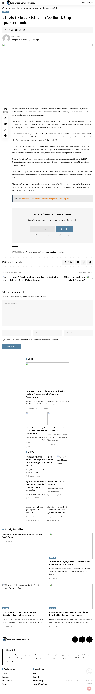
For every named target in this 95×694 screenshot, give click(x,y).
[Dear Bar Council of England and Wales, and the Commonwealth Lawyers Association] (47, 375)
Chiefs (24, 252)
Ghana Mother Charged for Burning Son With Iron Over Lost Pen (36, 430)
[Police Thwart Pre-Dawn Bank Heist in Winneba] (58, 418)
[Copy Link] (20, 30)
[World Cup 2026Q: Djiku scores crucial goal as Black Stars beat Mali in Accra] (71, 546)
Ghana (5, 608)
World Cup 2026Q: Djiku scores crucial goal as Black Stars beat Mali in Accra (70, 563)
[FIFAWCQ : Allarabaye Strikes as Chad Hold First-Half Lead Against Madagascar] (71, 596)
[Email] (16, 30)
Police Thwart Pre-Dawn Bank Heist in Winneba (58, 429)
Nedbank (41, 252)
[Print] (23, 30)
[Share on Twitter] (12, 30)
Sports (5, 12)
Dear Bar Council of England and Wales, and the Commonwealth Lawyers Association (46, 394)
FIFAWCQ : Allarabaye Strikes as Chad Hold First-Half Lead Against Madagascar (69, 613)
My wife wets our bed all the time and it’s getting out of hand (57, 510)
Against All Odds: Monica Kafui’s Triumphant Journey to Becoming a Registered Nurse (40, 461)
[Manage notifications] (89, 689)
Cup (30, 252)
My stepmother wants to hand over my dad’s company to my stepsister (36, 485)
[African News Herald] (21, 2)
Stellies (61, 252)
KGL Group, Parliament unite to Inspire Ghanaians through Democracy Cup (20, 613)
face (34, 252)
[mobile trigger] (4, 2)
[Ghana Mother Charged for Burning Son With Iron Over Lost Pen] (37, 418)
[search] (78, 2)
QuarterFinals (51, 252)
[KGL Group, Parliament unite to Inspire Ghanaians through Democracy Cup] (24, 596)
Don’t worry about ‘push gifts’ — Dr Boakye (34, 510)
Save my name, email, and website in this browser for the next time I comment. (32, 340)
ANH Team (15, 36)
